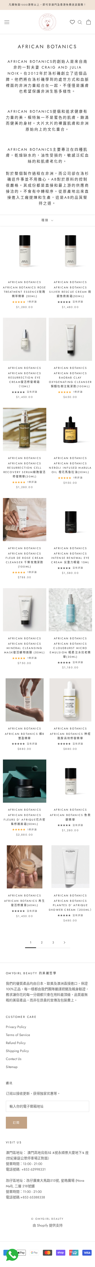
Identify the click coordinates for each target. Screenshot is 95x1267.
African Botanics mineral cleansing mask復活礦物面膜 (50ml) (24, 648)
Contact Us (13, 1058)
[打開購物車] (88, 22)
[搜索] (80, 22)
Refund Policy (16, 1042)
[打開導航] (6, 22)
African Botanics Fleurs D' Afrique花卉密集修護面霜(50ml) (25, 819)
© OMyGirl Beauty (47, 1219)
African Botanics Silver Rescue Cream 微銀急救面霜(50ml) (70, 291)
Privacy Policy (16, 1026)
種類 (45, 220)
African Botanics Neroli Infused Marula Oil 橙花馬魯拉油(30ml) (70, 467)
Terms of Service (18, 1034)
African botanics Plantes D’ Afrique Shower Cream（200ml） (71, 905)
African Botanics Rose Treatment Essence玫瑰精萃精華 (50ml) (24, 291)
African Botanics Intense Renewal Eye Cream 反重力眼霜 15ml (70, 558)
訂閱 (16, 1123)
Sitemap (12, 1066)
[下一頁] (64, 942)
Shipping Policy (17, 1050)
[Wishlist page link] (72, 22)
